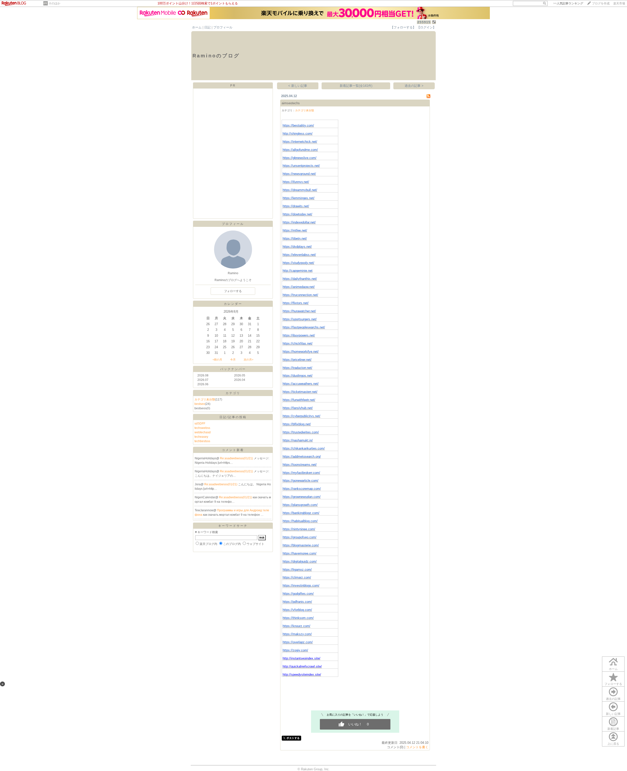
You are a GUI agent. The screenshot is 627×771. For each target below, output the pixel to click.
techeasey (201, 436)
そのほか (54, 3)
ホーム (197, 27)
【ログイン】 (426, 27)
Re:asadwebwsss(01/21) (237, 458)
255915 (424, 22)
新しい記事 (613, 714)
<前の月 (217, 359)
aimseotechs (291, 103)
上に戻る (613, 743)
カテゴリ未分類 (204, 399)
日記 (207, 27)
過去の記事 (613, 699)
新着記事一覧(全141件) (356, 86)
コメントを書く (417, 747)
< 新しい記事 (297, 86)
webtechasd (202, 432)
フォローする (613, 684)
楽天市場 (619, 3)
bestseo (199, 404)
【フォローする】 (403, 27)
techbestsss (202, 441)
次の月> (248, 359)
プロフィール (222, 27)
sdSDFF (199, 423)
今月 (233, 359)
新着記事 (613, 729)
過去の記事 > (414, 86)
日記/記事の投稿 (233, 417)
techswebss (202, 428)
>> (568, 3)
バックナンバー (233, 369)
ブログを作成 (601, 3)
